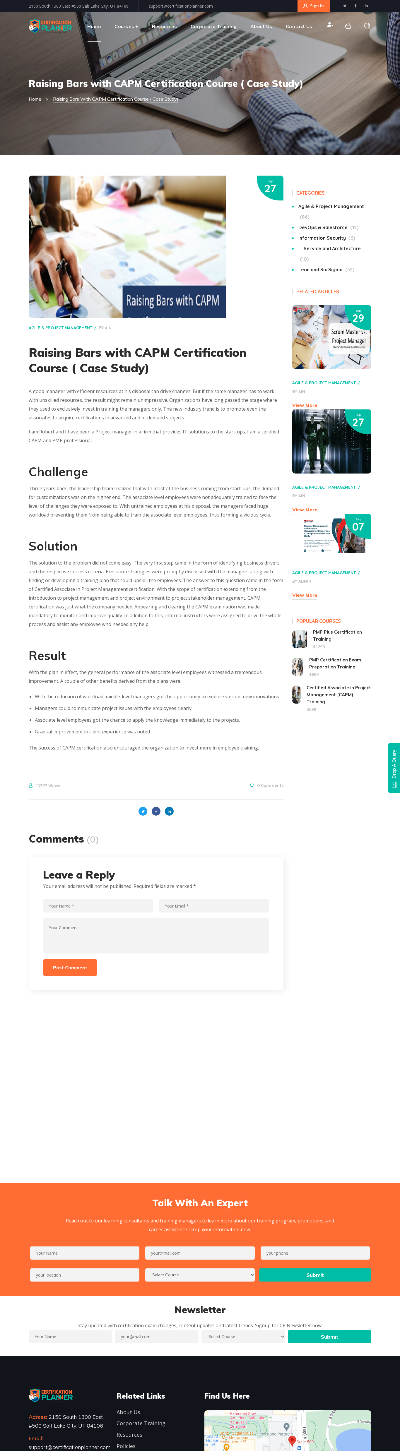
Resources (129, 1434)
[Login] (329, 26)
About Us (128, 1412)
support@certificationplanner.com (181, 6)
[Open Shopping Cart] (348, 26)
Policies (126, 1446)
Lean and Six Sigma (325, 269)
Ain (108, 327)
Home (35, 99)
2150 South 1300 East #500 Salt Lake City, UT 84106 (79, 6)
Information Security (325, 238)
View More (304, 405)
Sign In (317, 5)
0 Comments (270, 785)
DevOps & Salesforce (327, 227)
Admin (304, 581)
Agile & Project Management (60, 327)
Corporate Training (141, 1423)
